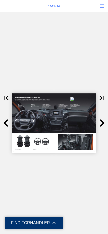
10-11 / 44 (54, 6)
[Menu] (102, 6)
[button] (6, 97)
